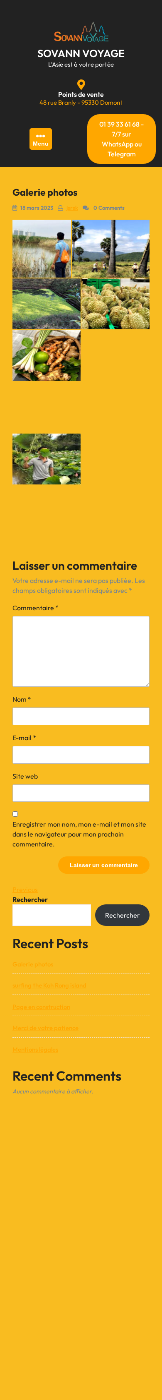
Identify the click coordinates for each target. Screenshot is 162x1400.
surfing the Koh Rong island (49, 985)
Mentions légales (35, 1049)
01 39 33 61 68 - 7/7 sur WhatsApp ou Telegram (121, 139)
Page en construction (41, 1007)
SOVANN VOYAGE (81, 53)
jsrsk (72, 207)
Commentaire (35, 608)
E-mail (24, 738)
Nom (21, 699)
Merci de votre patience (45, 1028)
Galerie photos (32, 964)
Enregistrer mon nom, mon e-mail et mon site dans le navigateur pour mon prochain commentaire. (79, 834)
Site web (25, 776)
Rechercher (30, 899)
